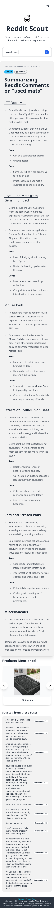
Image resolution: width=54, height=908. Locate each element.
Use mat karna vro (26, 823)
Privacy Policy (31, 899)
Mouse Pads (14, 305)
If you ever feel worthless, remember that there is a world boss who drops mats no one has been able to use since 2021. (26, 733)
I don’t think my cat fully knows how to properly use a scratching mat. (26, 831)
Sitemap (21, 899)
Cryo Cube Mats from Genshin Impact (21, 197)
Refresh (22, 72)
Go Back (9, 72)
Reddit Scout (27, 28)
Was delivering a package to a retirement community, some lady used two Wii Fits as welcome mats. (26, 813)
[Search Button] (47, 52)
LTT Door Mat (15, 102)
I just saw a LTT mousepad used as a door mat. (26, 721)
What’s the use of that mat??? (26, 804)
